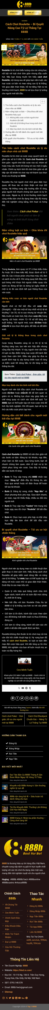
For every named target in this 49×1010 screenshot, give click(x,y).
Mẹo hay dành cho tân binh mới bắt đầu (26, 129)
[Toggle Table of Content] (41, 101)
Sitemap (9, 992)
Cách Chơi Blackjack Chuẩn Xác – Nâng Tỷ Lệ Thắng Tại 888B (37, 719)
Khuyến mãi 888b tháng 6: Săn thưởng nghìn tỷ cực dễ (27, 786)
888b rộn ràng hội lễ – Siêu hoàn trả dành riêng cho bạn (26, 797)
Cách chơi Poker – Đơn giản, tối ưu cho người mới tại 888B (12, 719)
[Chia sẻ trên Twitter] (22, 698)
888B (25, 965)
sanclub (35, 940)
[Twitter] (19, 688)
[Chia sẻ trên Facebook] (17, 698)
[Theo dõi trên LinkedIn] (16, 998)
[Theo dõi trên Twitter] (10, 998)
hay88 (29, 943)
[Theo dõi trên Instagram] (3, 998)
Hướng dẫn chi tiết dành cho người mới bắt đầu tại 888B (24, 133)
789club (37, 943)
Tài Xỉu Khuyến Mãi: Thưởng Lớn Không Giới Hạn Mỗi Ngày (28, 808)
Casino (24, 21)
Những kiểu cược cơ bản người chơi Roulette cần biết (24, 119)
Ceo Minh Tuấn (37, 39)
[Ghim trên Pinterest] (31, 698)
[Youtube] (23, 688)
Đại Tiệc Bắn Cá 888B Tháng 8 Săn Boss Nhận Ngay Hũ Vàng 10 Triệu (26, 776)
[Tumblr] (30, 688)
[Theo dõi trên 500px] (23, 998)
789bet (43, 940)
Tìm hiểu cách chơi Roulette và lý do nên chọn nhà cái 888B (23, 107)
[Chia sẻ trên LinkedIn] (36, 698)
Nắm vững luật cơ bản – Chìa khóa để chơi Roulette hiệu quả (24, 113)
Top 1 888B (32, 1006)
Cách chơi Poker (29, 211)
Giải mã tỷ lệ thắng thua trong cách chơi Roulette (26, 124)
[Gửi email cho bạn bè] (27, 698)
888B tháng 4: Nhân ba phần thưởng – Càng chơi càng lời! (27, 819)
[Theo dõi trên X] (7, 998)
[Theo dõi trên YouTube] (19, 998)
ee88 (29, 940)
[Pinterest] (26, 688)
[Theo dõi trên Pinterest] (13, 998)
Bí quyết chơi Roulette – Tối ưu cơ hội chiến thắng (24, 140)
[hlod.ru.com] (24, 4)
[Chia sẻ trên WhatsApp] (13, 698)
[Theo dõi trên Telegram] (26, 998)
